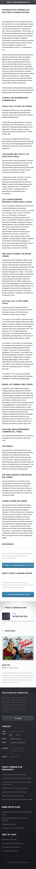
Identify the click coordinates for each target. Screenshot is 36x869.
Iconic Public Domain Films (10, 851)
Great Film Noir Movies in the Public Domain (15, 788)
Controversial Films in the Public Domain (14, 792)
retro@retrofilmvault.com (17, 742)
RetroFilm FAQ (20, 616)
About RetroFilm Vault (19, 594)
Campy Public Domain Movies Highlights (14, 774)
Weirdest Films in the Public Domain (12, 796)
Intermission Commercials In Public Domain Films (16, 778)
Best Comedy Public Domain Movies (13, 843)
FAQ (19, 718)
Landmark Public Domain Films (11, 847)
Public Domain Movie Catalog (19, 565)
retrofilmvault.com (15, 739)
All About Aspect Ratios (9, 824)
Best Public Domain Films (9, 839)
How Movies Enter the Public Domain (13, 828)
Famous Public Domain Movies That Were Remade (17, 799)
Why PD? (6, 665)
